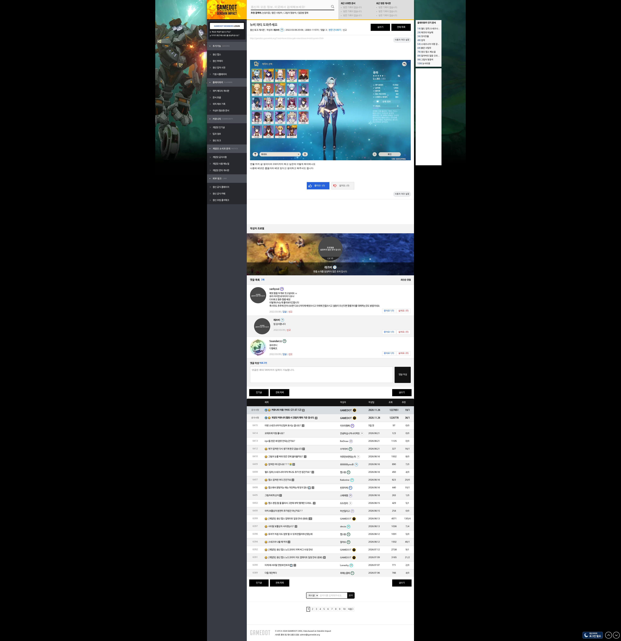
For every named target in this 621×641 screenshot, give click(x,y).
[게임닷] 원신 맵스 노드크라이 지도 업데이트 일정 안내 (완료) (295, 557)
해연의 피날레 (425, 33)
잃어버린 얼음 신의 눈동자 (429, 56)
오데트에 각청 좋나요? (275, 433)
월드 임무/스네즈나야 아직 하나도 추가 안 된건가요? (288, 472)
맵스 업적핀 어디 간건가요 (279, 480)
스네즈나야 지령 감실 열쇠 (429, 44)
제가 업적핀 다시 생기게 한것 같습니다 (285, 449)
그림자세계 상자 (272, 495)
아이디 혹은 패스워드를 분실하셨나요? (226, 36)
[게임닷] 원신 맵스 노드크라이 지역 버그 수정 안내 (290, 550)
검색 (351, 595)
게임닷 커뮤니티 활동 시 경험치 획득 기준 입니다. (293, 418)
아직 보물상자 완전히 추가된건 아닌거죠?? (284, 511)
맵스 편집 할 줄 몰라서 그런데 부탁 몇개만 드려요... (290, 503)
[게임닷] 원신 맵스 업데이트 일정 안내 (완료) (288, 519)
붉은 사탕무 (277, 13)
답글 (285, 312)
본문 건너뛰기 (335, 30)
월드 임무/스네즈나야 (428, 29)
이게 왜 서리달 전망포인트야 (277, 565)
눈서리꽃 (423, 64)
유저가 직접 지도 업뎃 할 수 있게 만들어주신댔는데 (290, 534)
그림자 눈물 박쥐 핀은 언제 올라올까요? (285, 457)
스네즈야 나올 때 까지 (277, 542)
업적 (421, 40)
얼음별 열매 (303, 13)
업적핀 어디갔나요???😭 (280, 464)
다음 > (350, 609)
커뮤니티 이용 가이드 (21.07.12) (287, 410)
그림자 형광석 (290, 13)
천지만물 (423, 36)
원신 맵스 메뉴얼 (426, 52)
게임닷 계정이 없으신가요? (221, 32)
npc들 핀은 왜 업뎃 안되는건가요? (280, 441)
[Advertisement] (330, 49)
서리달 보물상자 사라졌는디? (281, 526)
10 (344, 609)
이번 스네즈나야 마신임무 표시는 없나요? (283, 425)
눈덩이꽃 (266, 13)
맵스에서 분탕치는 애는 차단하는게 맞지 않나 (288, 488)
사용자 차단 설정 (402, 40)
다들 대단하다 (271, 573)
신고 (345, 30)
